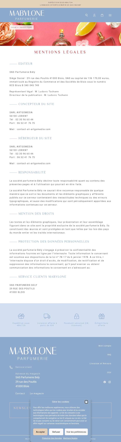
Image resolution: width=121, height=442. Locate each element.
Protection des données (52, 438)
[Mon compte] (94, 15)
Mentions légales (70, 438)
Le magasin (37, 393)
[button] (86, 401)
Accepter (40, 432)
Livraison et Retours (100, 364)
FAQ (109, 355)
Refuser (56, 432)
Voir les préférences (76, 432)
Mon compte (105, 346)
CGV (109, 372)
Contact (20, 393)
